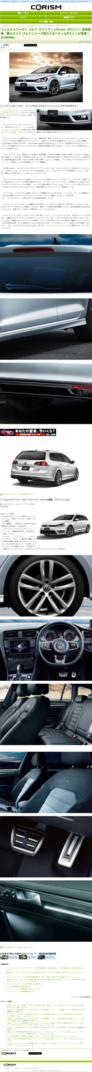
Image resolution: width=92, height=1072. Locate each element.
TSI (82, 138)
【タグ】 (3, 47)
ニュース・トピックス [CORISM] (25, 25)
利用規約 (17, 1068)
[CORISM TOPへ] (46, 7)
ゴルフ (2, 50)
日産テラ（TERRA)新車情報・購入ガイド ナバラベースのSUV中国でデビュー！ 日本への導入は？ (41, 1039)
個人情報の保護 (34, 1068)
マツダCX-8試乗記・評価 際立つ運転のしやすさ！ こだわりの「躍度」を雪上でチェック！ (38, 1036)
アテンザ (57, 225)
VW (39, 25)
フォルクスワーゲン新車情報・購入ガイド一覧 (23, 989)
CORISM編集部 (85, 997)
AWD (67, 218)
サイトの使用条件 (25, 1068)
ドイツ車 (8, 50)
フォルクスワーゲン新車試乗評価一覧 (20, 991)
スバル (54, 215)
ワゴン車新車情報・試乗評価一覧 (18, 986)
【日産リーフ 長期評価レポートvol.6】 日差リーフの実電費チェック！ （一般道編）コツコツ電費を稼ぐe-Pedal (46, 1010)
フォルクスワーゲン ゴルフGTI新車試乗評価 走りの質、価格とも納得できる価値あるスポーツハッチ (42, 977)
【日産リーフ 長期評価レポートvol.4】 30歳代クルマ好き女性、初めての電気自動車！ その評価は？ (42, 1027)
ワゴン (28, 50)
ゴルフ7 (18, 130)
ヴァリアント (15, 113)
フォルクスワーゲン (18, 50)
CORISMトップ (7, 25)
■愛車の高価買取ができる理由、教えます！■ (16, 947)
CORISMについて (9, 1068)
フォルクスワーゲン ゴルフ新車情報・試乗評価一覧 (25, 984)
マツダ (51, 225)
